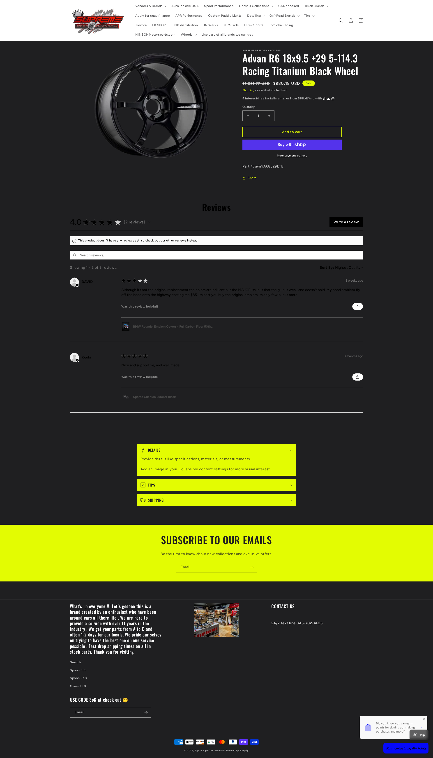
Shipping (248, 90)
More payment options (292, 155)
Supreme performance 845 (210, 750)
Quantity (248, 106)
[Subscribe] (252, 567)
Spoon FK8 (78, 678)
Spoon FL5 (78, 670)
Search (75, 662)
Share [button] (252, 178)
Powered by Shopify (237, 750)
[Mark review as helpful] (357, 306)
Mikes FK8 (78, 686)
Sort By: (327, 267)
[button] (151, 6)
